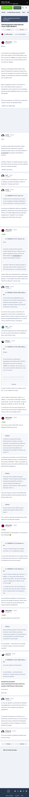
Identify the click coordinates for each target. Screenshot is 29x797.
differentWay (9, 34)
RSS (22, 795)
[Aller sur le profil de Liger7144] (2, 654)
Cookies (17, 795)
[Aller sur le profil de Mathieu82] (2, 731)
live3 (6, 175)
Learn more (3, 3)
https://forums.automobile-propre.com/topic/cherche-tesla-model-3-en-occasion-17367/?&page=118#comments (13, 684)
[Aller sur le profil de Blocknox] (2, 341)
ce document (4, 153)
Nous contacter (9, 795)
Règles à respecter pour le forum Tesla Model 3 (11, 19)
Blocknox (7, 341)
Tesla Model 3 (22, 34)
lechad (7, 135)
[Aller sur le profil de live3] (2, 175)
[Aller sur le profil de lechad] (2, 135)
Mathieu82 (8, 731)
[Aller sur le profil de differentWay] (2, 34)
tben (6, 326)
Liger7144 (8, 654)
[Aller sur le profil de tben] (2, 327)
